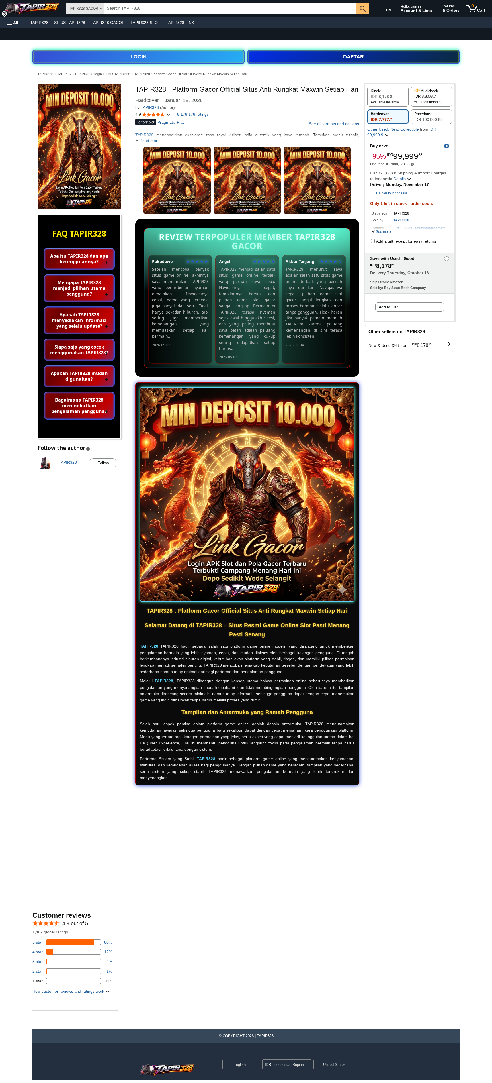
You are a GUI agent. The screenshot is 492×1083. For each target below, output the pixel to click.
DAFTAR (353, 57)
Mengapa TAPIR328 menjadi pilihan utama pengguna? (79, 288)
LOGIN (138, 57)
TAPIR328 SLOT (145, 22)
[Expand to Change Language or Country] (255, 1065)
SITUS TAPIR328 (69, 22)
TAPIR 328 (65, 74)
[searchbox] (230, 8)
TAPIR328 (39, 22)
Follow (103, 463)
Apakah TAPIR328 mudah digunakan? (79, 376)
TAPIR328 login (90, 74)
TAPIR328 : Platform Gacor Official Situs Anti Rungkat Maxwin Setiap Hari (190, 74)
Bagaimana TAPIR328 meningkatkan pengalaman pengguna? (79, 405)
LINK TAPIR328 (118, 74)
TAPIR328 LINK (180, 22)
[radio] (388, 96)
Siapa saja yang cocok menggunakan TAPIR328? (79, 350)
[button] (12, 22)
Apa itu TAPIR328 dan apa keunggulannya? (79, 259)
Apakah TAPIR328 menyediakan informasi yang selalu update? (79, 320)
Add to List (388, 307)
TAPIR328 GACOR (108, 22)
